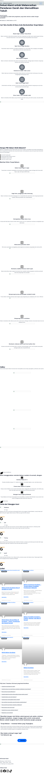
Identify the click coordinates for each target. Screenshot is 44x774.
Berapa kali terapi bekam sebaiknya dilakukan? (12, 704)
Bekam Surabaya (29, 667)
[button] (22, 686)
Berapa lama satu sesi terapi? (8, 707)
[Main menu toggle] (41, 3)
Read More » (4, 597)
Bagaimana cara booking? (7, 712)
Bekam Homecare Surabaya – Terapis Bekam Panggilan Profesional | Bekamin (32, 586)
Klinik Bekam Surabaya (8, 652)
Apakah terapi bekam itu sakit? (8, 686)
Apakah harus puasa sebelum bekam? (10, 710)
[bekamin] (5, 3)
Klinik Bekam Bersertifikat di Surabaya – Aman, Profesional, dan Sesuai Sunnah (11, 621)
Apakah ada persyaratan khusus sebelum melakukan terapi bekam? (16, 689)
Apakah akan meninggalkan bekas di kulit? (11, 699)
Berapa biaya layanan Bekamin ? (8, 691)
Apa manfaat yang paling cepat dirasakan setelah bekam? (14, 702)
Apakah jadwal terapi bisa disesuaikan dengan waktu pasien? (15, 694)
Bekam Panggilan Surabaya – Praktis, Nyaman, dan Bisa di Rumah (32, 618)
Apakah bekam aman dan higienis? (9, 696)
